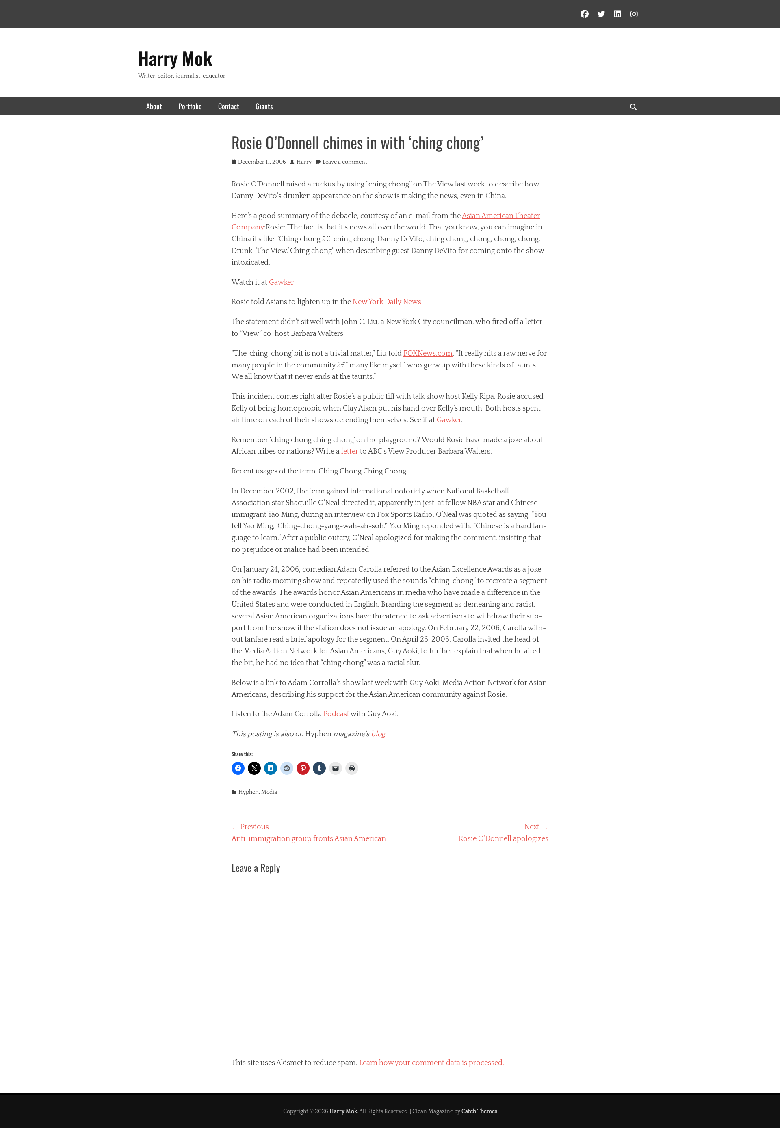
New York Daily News (387, 302)
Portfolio (190, 106)
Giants (264, 106)
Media (269, 792)
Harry (304, 162)
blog (378, 734)
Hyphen (248, 792)
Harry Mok (175, 58)
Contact (228, 106)
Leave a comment (345, 162)
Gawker (281, 283)
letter (349, 451)
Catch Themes (479, 1111)
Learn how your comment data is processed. (431, 1063)
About (154, 106)
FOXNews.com (428, 354)
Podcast (336, 714)
